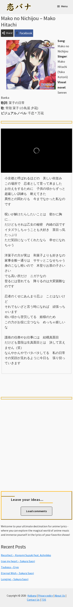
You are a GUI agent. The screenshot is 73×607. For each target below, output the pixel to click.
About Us (60, 595)
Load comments (36, 511)
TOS (43, 599)
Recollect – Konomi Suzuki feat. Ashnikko (26, 555)
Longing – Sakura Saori (14, 579)
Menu (64, 6)
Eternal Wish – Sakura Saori (17, 573)
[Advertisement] (36, 441)
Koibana (31, 595)
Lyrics (14, 379)
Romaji (36, 379)
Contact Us (33, 599)
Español (58, 379)
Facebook (25, 33)
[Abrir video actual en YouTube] (36, 151)
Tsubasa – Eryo (10, 567)
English (36, 386)
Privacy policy (45, 595)
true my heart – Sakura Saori (18, 561)
